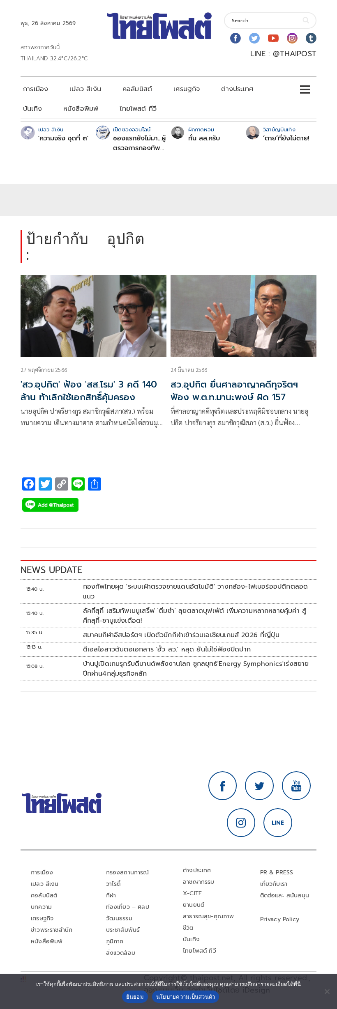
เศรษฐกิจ (186, 89)
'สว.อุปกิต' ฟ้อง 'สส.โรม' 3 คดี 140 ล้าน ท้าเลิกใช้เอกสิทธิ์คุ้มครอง (89, 391)
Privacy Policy (280, 919)
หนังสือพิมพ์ (80, 109)
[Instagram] (292, 38)
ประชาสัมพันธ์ (123, 930)
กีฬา (111, 895)
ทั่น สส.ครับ (204, 138)
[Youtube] (273, 38)
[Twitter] (254, 38)
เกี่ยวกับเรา (274, 884)
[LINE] (277, 822)
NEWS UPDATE (51, 570)
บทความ (41, 907)
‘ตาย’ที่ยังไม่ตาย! (286, 138)
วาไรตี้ (113, 884)
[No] (327, 991)
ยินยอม (135, 996)
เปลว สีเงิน (85, 89)
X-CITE (192, 893)
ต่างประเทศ (237, 89)
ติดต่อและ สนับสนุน (284, 895)
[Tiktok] (311, 38)
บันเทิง (32, 109)
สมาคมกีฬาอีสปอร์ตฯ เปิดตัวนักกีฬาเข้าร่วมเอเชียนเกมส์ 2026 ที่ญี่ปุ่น (181, 635)
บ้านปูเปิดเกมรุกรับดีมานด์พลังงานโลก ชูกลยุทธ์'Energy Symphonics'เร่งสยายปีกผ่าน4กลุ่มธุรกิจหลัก (196, 669)
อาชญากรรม (199, 882)
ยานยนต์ (193, 905)
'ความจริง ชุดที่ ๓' (63, 138)
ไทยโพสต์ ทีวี (138, 109)
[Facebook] (235, 38)
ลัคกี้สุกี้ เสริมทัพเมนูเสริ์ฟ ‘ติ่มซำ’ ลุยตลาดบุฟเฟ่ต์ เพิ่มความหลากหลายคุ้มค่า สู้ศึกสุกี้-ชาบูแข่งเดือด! (195, 616)
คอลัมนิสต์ (137, 89)
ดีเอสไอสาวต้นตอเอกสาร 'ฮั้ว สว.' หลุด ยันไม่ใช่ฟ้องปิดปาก (167, 649)
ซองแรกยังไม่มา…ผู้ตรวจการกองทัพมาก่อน (139, 143)
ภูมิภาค (115, 941)
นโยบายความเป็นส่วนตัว (185, 996)
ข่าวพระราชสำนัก (51, 930)
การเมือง (35, 89)
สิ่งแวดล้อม (120, 953)
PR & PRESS (276, 872)
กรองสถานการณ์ (127, 872)
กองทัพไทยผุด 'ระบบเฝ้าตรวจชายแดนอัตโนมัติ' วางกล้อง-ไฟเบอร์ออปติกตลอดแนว (195, 591)
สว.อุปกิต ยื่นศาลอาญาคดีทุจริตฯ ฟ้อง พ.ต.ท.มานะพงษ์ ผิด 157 (234, 391)
